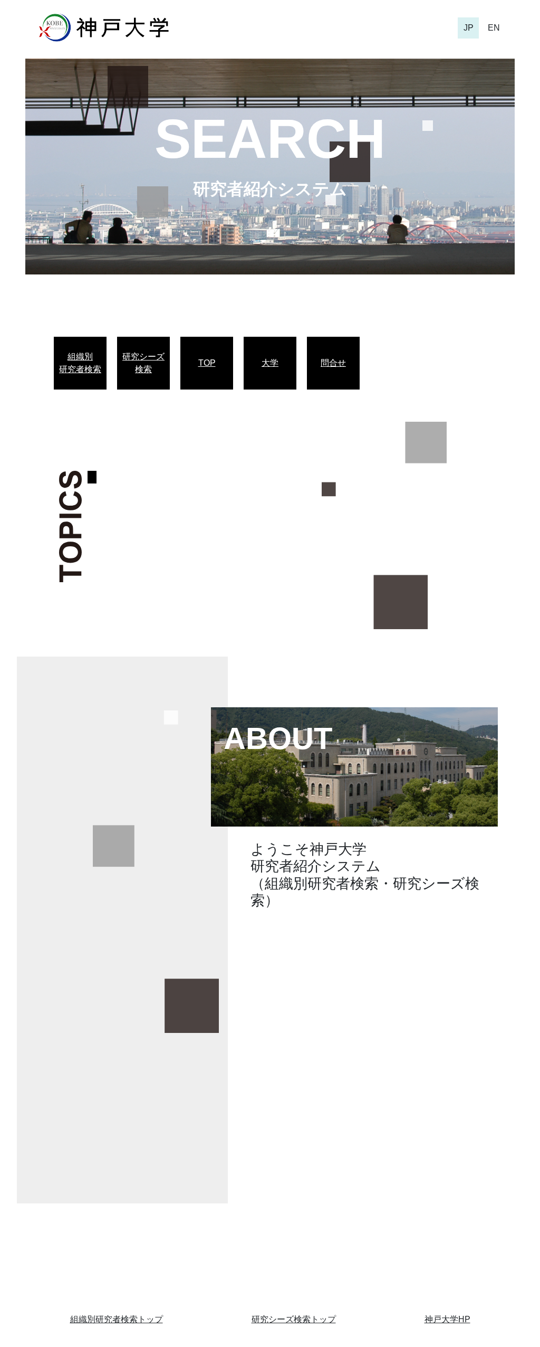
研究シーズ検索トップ (294, 1319)
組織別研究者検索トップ (116, 1319)
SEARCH (270, 138)
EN (494, 27)
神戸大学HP (447, 1319)
